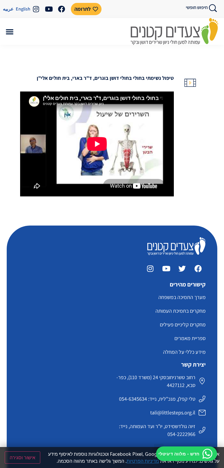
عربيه (8, 9)
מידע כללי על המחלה (184, 352)
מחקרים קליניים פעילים (183, 324)
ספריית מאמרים (190, 338)
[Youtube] (48, 9)
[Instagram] (35, 9)
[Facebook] (61, 9)
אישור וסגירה (22, 457)
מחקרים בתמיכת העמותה (180, 310)
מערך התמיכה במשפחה (182, 297)
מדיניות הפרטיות (143, 461)
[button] (10, 31)
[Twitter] (182, 268)
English (23, 9)
